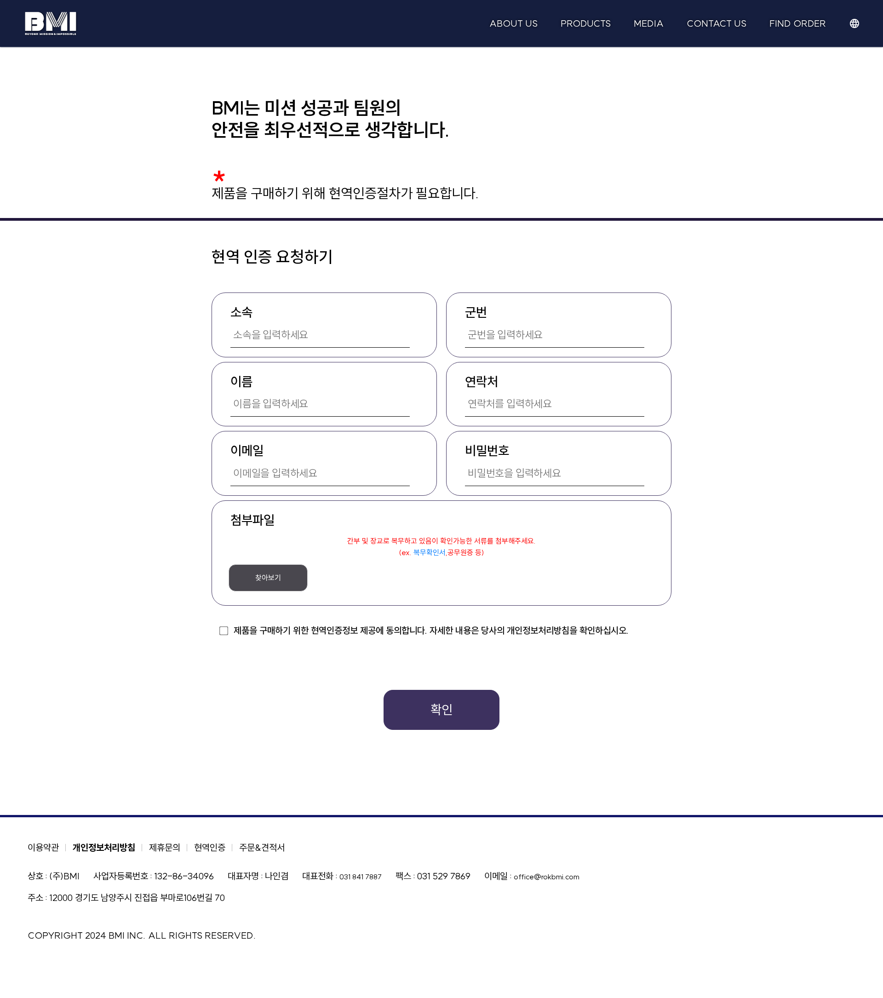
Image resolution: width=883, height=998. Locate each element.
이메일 (247, 450)
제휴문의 (164, 847)
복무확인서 (429, 552)
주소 (35, 897)
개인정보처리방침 (104, 847)
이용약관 (43, 847)
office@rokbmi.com (546, 876)
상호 (35, 876)
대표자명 (243, 876)
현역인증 (209, 847)
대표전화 (317, 876)
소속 (241, 312)
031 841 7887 (360, 876)
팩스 (403, 876)
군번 (476, 312)
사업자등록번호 (120, 876)
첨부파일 (252, 520)
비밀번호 (487, 450)
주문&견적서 (262, 847)
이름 (241, 381)
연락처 (481, 381)
